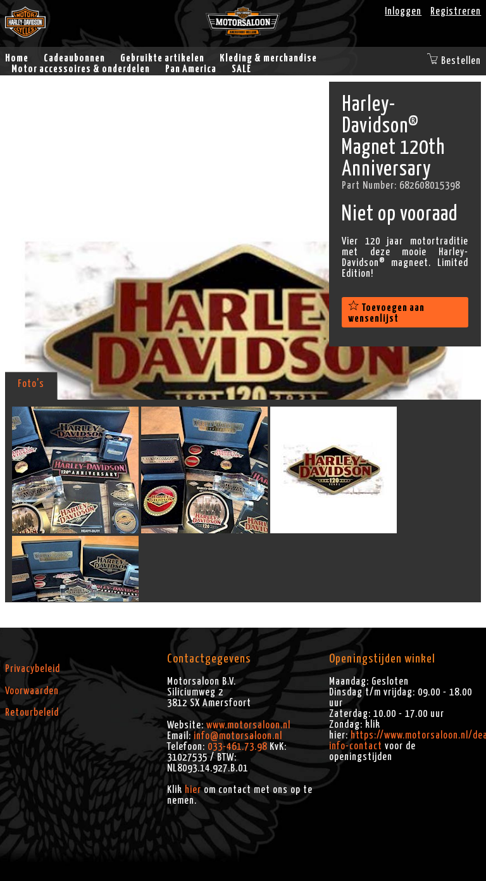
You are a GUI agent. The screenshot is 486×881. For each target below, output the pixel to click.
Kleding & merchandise (268, 58)
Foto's (31, 384)
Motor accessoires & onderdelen (80, 69)
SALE (241, 69)
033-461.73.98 (237, 747)
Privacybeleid (32, 669)
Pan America (190, 69)
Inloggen (403, 11)
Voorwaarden (32, 691)
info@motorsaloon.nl (238, 736)
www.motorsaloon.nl (248, 725)
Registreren (455, 11)
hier (193, 790)
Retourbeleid (32, 712)
